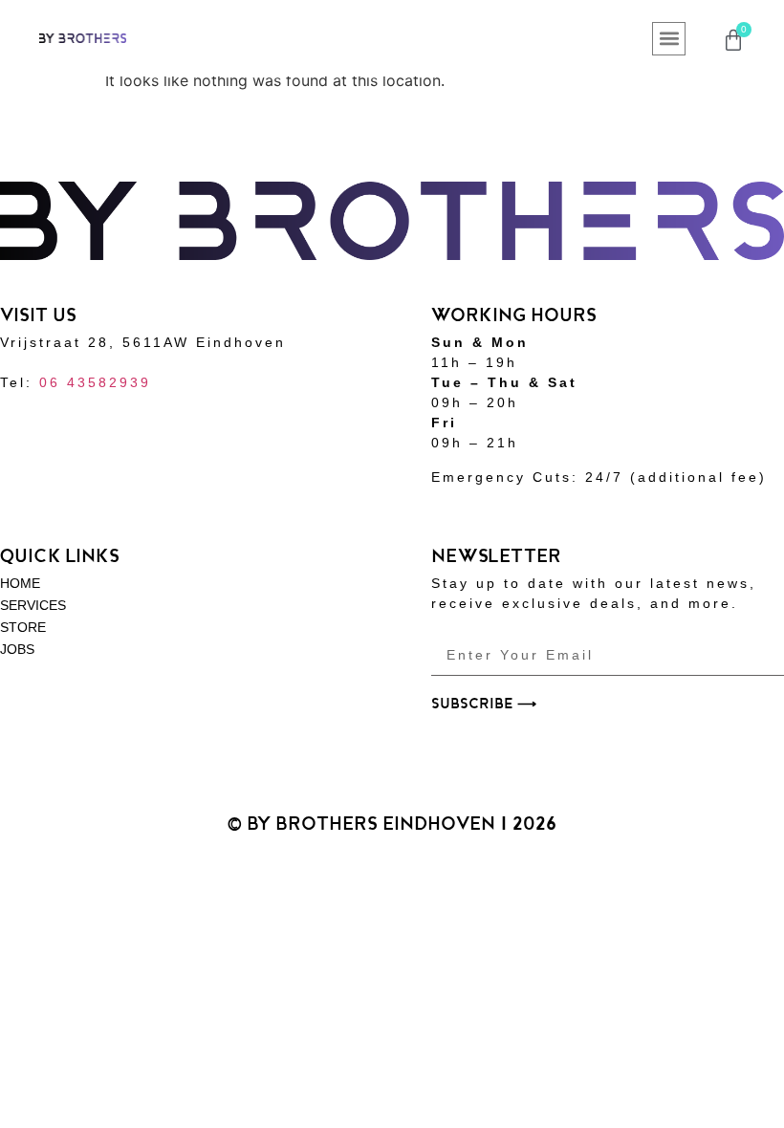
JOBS (17, 649)
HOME (20, 583)
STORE (23, 627)
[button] (669, 38)
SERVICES (33, 605)
